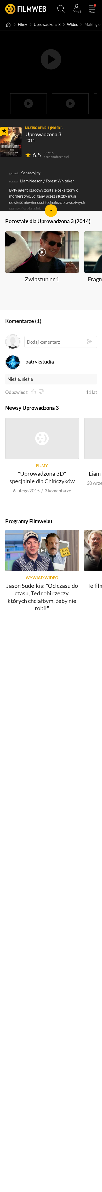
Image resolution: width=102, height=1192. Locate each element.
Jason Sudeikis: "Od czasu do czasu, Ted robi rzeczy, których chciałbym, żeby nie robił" (42, 597)
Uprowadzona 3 (47, 24)
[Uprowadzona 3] (11, 142)
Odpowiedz (16, 392)
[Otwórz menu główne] (92, 9)
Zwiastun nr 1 (42, 278)
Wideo (72, 24)
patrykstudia (39, 362)
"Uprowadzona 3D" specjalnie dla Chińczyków (42, 477)
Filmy (22, 24)
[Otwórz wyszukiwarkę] (61, 9)
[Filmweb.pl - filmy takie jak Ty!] (25, 9)
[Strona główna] (8, 24)
